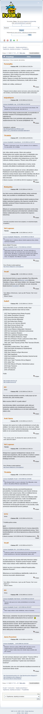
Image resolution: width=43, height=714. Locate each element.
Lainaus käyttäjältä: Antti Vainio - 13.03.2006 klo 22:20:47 (18, 598)
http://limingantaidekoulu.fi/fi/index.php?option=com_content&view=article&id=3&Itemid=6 (16, 129)
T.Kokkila (7, 135)
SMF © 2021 (21, 711)
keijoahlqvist (9, 98)
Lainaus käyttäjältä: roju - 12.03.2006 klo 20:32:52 (16, 104)
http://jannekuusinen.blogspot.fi (28, 675)
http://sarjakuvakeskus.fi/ (10, 380)
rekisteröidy (33, 21)
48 (18, 53)
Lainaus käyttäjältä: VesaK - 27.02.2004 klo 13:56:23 (17, 247)
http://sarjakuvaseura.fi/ (9, 382)
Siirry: (38, 694)
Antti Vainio (8, 418)
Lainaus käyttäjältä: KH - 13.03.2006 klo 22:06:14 (16, 549)
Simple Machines (29, 711)
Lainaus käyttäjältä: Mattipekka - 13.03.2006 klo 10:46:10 (18, 236)
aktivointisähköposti (20, 23)
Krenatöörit (15, 286)
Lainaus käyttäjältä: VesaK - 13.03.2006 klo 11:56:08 (17, 478)
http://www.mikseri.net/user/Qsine (12, 678)
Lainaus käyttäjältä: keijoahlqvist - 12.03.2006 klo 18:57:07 (19, 142)
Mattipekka (8, 187)
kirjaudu (26, 21)
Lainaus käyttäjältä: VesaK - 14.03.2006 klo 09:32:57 (17, 607)
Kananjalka (8, 64)
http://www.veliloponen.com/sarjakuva (13, 266)
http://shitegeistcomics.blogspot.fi (12, 677)
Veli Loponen (9, 228)
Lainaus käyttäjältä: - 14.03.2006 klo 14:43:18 (15, 643)
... (16, 53)
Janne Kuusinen (10, 637)
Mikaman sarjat (23, 280)
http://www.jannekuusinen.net (11, 675)
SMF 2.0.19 (14, 711)
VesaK (6, 272)
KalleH (6, 301)
